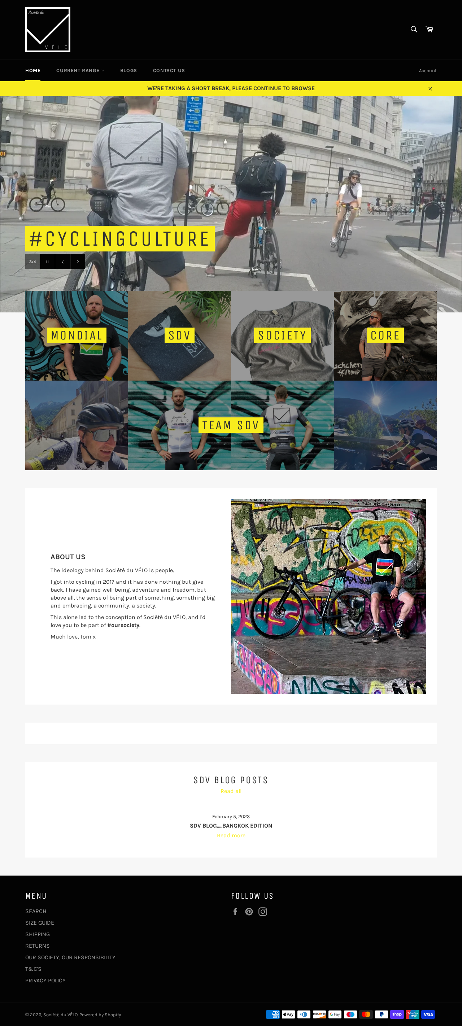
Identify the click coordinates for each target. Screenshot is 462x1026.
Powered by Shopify (100, 1014)
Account (428, 70)
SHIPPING (37, 934)
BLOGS (128, 70)
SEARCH (36, 911)
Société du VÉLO (60, 1014)
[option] (231, 204)
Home (32, 70)
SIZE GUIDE (39, 922)
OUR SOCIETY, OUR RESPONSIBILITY (70, 957)
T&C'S (33, 968)
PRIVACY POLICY (45, 980)
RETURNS (37, 945)
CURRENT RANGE (78, 70)
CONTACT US (169, 70)
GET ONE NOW (118, 261)
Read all (231, 791)
